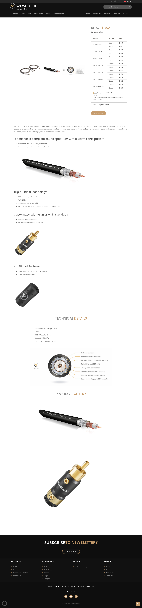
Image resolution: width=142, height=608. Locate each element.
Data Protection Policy (65, 586)
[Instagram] (76, 596)
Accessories (17, 576)
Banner (46, 573)
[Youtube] (71, 596)
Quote (95, 93)
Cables (16, 567)
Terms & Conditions (86, 586)
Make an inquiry (81, 567)
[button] (4, 603)
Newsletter (110, 576)
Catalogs (47, 567)
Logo (46, 576)
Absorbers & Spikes (20, 573)
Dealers (109, 570)
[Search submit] (129, 7)
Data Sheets (48, 570)
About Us (109, 573)
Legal (50, 586)
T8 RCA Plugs (59, 214)
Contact (109, 567)
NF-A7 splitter (30, 274)
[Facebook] (65, 596)
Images (47, 579)
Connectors (17, 570)
